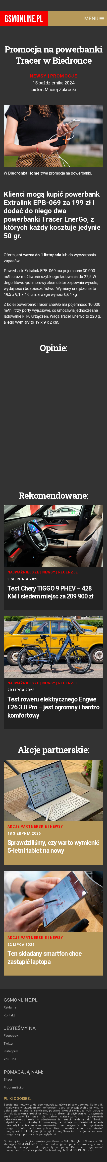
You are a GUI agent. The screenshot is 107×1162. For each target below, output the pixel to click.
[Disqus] (53, 418)
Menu (92, 19)
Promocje (63, 75)
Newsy (38, 75)
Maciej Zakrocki (60, 89)
